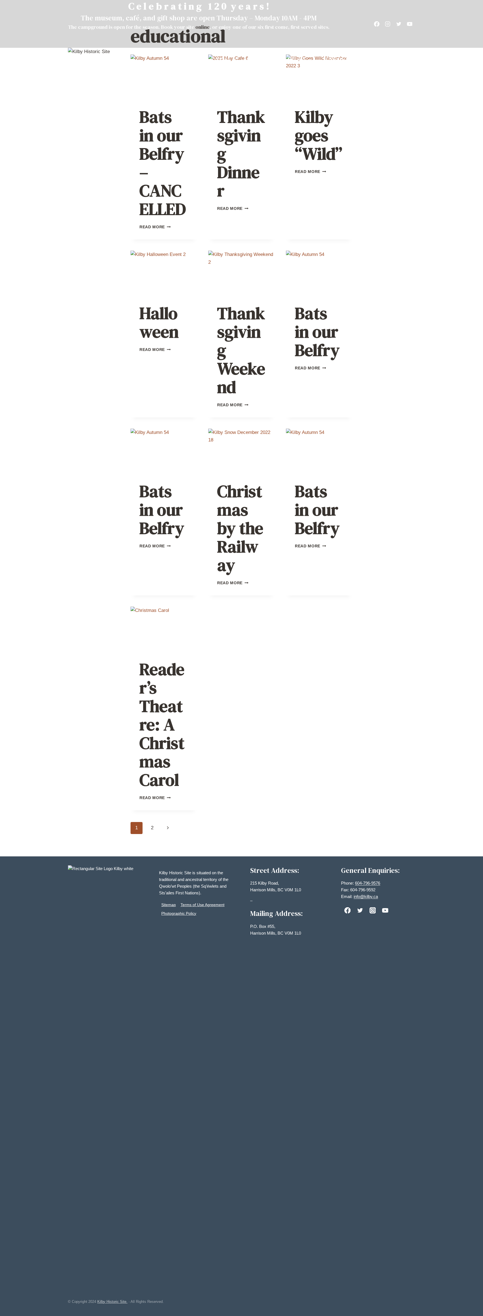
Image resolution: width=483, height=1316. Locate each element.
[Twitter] (398, 23)
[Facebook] (376, 23)
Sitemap (168, 904)
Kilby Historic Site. (112, 1302)
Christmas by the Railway (240, 528)
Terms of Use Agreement (202, 904)
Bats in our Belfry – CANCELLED (162, 162)
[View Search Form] (410, 59)
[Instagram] (387, 23)
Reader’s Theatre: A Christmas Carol (161, 724)
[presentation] (164, 76)
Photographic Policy (178, 913)
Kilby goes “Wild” (318, 135)
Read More (155, 227)
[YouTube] (409, 23)
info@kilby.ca (366, 896)
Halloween (159, 322)
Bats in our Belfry (317, 332)
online (202, 26)
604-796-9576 (367, 883)
